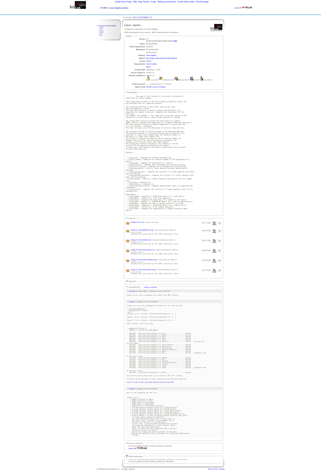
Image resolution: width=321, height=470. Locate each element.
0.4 (101, 29)
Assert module (151, 64)
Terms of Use (213, 469)
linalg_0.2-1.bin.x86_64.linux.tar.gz (144, 270)
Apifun (148, 67)
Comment (132, 291)
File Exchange (202, 2)
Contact (222, 469)
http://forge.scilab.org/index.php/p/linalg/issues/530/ (150, 382)
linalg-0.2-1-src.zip (138, 222)
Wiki (135, 2)
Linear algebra (151, 55)
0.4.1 (101, 27)
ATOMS (103, 8)
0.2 (101, 34)
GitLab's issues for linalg (155, 87)
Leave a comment (150, 287)
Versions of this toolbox (107, 26)
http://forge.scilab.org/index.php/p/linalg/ (160, 58)
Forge (153, 2)
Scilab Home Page (123, 2)
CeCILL (148, 61)
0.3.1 (101, 32)
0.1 (101, 35)
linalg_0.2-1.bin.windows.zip (141, 240)
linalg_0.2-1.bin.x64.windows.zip (143, 250)
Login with (238, 8)
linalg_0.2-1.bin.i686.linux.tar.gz (142, 230)
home (135, 17)
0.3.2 (101, 31)
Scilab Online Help (185, 2)
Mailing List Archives (167, 2)
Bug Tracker (144, 2)
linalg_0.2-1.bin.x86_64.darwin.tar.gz (144, 260)
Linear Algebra (143, 17)
